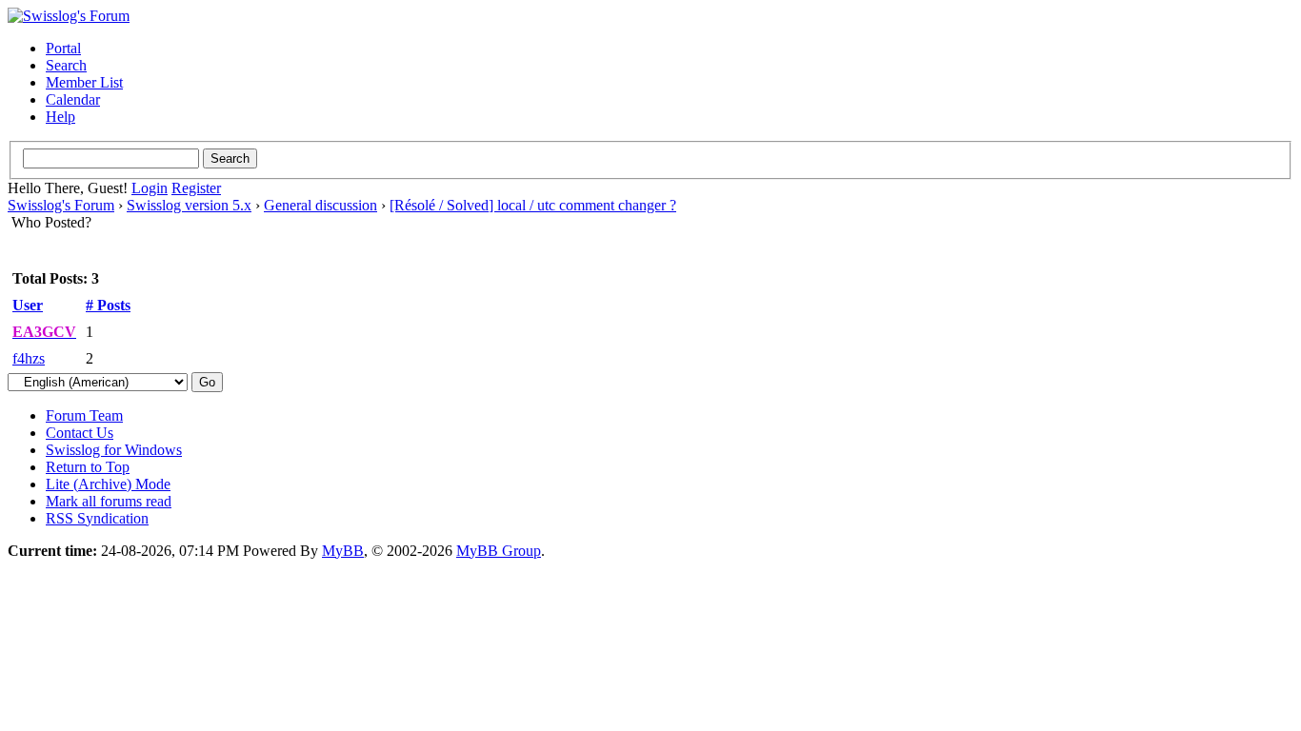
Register (196, 188)
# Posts (108, 305)
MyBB (343, 551)
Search (66, 65)
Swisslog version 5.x (189, 205)
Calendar (73, 99)
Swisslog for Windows (114, 450)
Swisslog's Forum (61, 205)
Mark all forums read (108, 501)
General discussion (320, 205)
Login (149, 188)
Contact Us (79, 433)
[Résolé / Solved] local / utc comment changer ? (533, 205)
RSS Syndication (97, 518)
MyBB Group (498, 551)
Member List (84, 82)
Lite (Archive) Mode (108, 484)
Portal (63, 48)
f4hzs (28, 358)
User (27, 305)
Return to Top (88, 467)
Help (60, 117)
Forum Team (84, 415)
